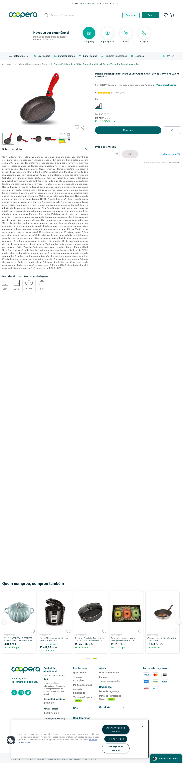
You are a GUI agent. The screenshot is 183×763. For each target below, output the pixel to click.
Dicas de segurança (109, 691)
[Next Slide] (117, 3)
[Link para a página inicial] (7, 64)
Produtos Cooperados (116, 56)
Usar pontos (44, 56)
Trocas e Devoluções (109, 681)
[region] (80, 739)
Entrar (150, 15)
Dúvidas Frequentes (109, 672)
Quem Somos (80, 672)
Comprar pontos (66, 56)
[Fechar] (143, 726)
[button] (98, 106)
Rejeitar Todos (116, 739)
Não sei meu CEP (172, 154)
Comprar (128, 130)
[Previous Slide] (65, 3)
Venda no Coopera (82, 697)
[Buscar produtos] (46, 15)
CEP (168, 56)
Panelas (46, 64)
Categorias (19, 56)
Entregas (103, 677)
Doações (139, 56)
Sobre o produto (12, 149)
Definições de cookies (116, 748)
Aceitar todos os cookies (116, 729)
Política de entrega (82, 685)
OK (130, 154)
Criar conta (131, 15)
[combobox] (80, 15)
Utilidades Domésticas (27, 64)
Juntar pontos (90, 56)
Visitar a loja (166, 85)
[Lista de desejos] (166, 16)
